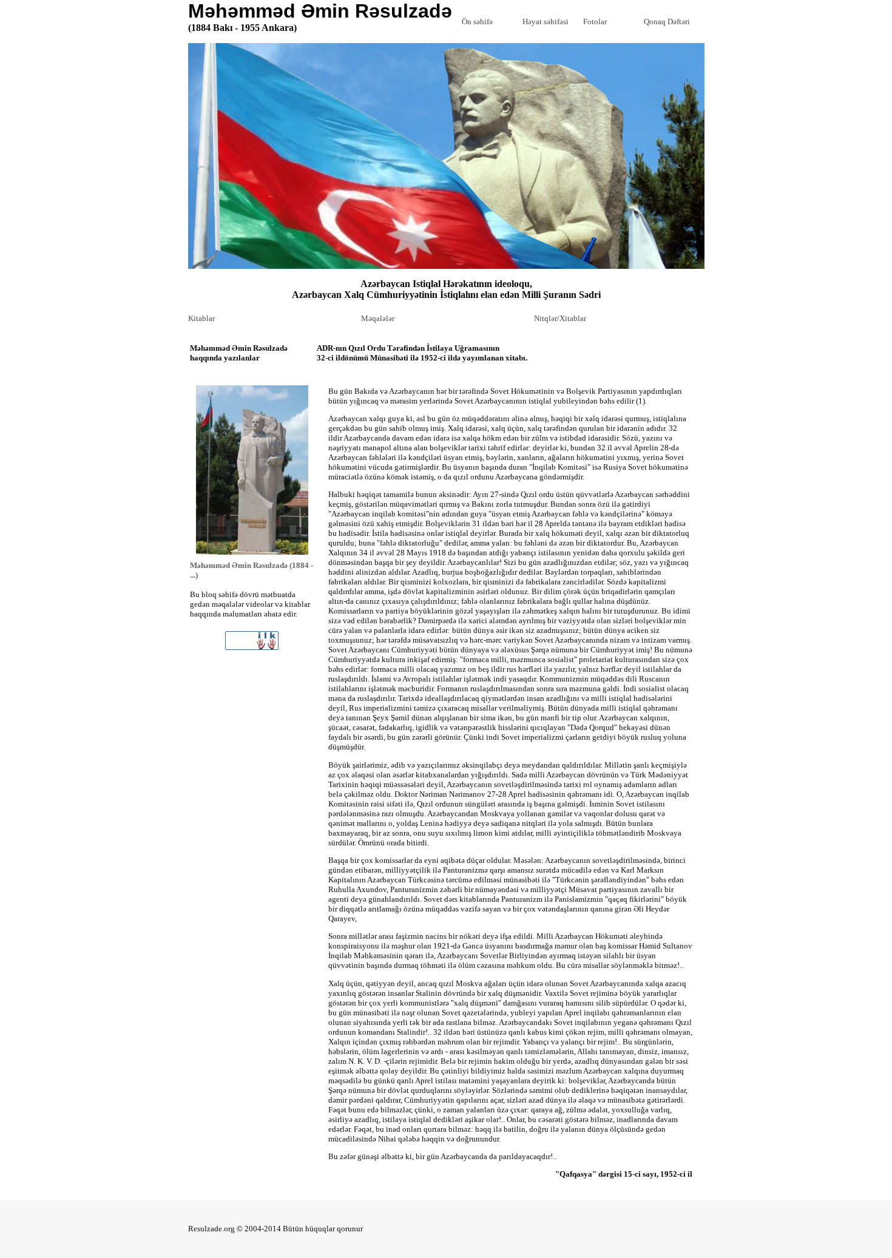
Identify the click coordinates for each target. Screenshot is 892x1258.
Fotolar (595, 21)
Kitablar (201, 318)
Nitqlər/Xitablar (560, 318)
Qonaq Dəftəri (667, 21)
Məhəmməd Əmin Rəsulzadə (320, 16)
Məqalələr (377, 318)
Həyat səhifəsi (545, 21)
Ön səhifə (477, 21)
